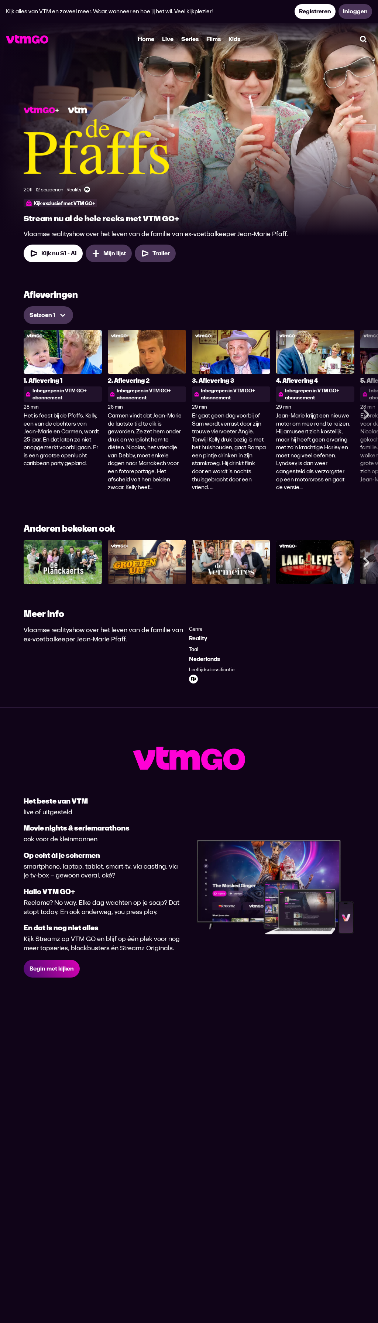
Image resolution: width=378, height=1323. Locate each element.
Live (167, 38)
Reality (198, 638)
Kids (234, 38)
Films (213, 38)
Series (190, 38)
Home (146, 38)
